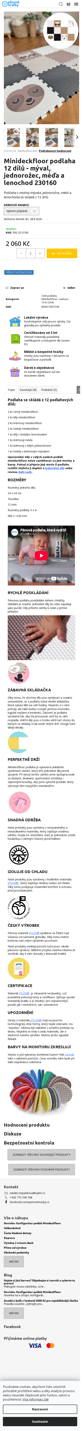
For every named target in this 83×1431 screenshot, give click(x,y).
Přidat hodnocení (19, 272)
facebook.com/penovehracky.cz (29, 1202)
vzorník (69, 1054)
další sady (25, 472)
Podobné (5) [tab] (49, 390)
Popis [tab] (11, 390)
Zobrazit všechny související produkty (41, 1154)
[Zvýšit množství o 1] (40, 253)
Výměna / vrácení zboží (18, 1242)
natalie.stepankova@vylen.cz (27, 1193)
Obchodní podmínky (16, 1252)
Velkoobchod (12, 1228)
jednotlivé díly (55, 468)
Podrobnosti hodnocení (55, 151)
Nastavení (40, 1409)
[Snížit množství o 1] (21, 253)
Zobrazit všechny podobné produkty (42, 1169)
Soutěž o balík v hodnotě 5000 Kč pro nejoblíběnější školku (41, 1300)
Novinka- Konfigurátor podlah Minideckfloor (32, 1223)
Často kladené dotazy (17, 1233)
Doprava (9, 1237)
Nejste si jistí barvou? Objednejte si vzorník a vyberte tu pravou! (39, 1282)
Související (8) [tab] (28, 390)
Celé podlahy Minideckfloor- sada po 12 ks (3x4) (55, 299)
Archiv (14, 1261)
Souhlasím (40, 1421)
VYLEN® (13, 883)
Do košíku (64, 253)
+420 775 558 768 (21, 1197)
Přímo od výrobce (15, 1247)
